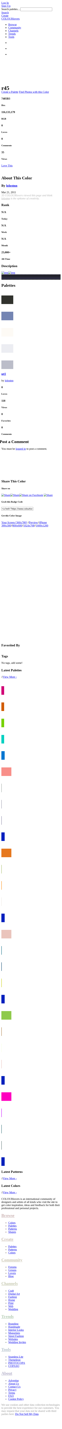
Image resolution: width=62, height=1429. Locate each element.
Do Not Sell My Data (27, 1414)
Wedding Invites (17, 1342)
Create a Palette (9, 91)
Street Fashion (16, 1336)
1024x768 (28, 525)
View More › (10, 676)
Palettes (12, 1225)
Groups (12, 1270)
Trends (12, 33)
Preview (33, 522)
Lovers (12, 1273)
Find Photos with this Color (34, 91)
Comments (6, 145)
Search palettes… (10, 9)
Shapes (12, 1231)
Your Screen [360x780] (14, 522)
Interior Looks (16, 1329)
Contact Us (14, 1386)
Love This (7, 165)
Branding (13, 1323)
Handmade (14, 1326)
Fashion (12, 1296)
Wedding (13, 1309)
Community (14, 27)
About (6, 1373)
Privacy (12, 1389)
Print (10, 1303)
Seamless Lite (15, 1356)
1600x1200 (42, 525)
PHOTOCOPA (16, 1362)
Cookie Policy (16, 1399)
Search (5, 12)
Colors (12, 1222)
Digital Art (14, 1293)
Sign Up (6, 5)
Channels (13, 30)
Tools (11, 36)
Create (4, 15)
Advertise (13, 1380)
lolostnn (11, 185)
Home (11, 1300)
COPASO (13, 1366)
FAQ (11, 1395)
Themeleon (14, 1359)
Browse (12, 24)
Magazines (14, 1333)
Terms (11, 1392)
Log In (5, 2)
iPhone (43, 522)
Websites (13, 1339)
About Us (13, 1383)
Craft (11, 1290)
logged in (21, 448)
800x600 (17, 525)
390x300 (6, 525)
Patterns (12, 1228)
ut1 (3, 374)
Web (10, 1306)
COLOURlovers (10, 18)
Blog (11, 1276)
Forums (12, 1267)
